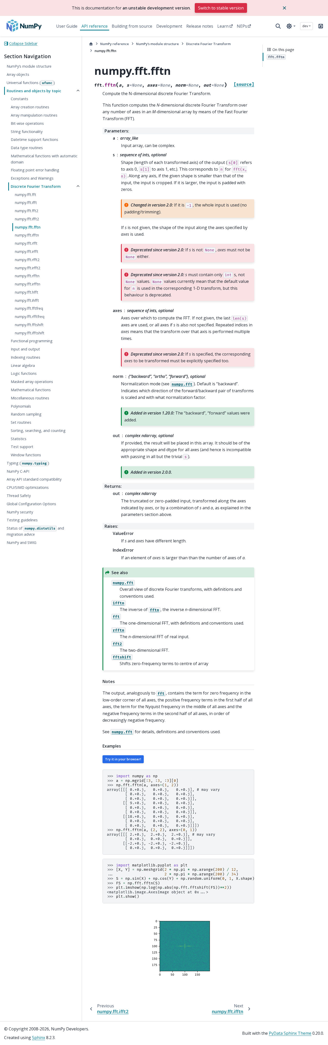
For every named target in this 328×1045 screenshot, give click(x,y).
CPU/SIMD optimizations (28, 487)
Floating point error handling (35, 170)
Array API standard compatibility (34, 479)
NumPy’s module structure (29, 66)
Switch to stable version (221, 8)
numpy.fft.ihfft (27, 300)
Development (169, 26)
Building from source (132, 26)
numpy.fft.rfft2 (27, 259)
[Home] (91, 44)
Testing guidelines (22, 520)
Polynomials (21, 406)
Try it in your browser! (123, 759)
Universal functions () (31, 82)
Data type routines (27, 148)
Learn (223, 26)
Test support (22, 446)
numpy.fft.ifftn (27, 235)
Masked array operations (32, 381)
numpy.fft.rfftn (27, 276)
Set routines (21, 422)
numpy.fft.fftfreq (29, 308)
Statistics (18, 438)
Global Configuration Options (31, 503)
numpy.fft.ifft (26, 202)
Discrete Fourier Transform (36, 186)
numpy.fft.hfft (26, 292)
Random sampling (26, 414)
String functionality (27, 131)
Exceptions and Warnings (32, 178)
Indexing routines (25, 357)
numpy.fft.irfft (26, 251)
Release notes (199, 26)
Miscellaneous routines (30, 398)
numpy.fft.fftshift (29, 324)
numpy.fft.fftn (27, 227)
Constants (19, 99)
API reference (94, 26)
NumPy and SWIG (21, 542)
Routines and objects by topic (34, 90)
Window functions (26, 455)
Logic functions (24, 373)
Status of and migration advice (35, 531)
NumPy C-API (18, 471)
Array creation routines (30, 107)
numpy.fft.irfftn (27, 284)
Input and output (25, 349)
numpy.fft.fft (25, 194)
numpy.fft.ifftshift (29, 332)
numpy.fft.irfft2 (27, 267)
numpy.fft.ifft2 (27, 218)
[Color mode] (290, 26)
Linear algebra (23, 365)
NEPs (242, 26)
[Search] (278, 26)
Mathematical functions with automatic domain (44, 158)
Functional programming (32, 341)
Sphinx (38, 1037)
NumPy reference (114, 44)
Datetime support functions (34, 139)
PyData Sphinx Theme (290, 1033)
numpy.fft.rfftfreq (29, 316)
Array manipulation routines (34, 115)
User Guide (66, 26)
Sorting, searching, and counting (38, 430)
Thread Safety (19, 495)
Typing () (28, 463)
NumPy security (20, 512)
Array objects (18, 74)
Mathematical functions (31, 390)
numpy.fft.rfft (26, 243)
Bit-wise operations (27, 123)
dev (305, 26)
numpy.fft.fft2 (26, 211)
